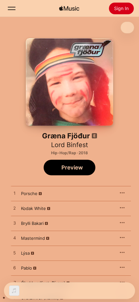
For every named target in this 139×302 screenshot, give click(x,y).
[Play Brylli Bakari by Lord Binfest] (14, 223)
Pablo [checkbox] (26, 268)
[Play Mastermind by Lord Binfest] (14, 238)
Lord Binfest (69, 145)
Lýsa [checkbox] (25, 253)
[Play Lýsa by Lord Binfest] (14, 253)
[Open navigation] (12, 8)
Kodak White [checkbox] (33, 208)
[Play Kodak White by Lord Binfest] (14, 208)
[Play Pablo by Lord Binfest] (14, 268)
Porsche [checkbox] (29, 193)
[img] (69, 8)
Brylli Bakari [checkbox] (32, 223)
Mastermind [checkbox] (33, 238)
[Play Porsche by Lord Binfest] (14, 193)
